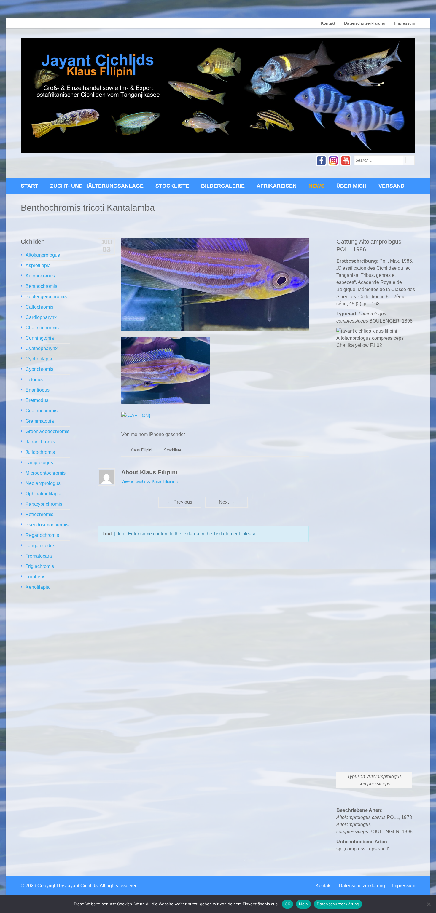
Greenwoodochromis (47, 431)
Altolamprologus (43, 255)
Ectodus (34, 379)
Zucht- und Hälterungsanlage (97, 186)
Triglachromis (40, 566)
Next (227, 502)
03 (106, 249)
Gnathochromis (42, 410)
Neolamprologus (43, 483)
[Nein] (429, 904)
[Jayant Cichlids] (218, 95)
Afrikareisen (277, 186)
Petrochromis (39, 514)
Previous (180, 502)
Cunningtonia (40, 338)
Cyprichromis (39, 369)
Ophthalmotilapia (43, 493)
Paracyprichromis (44, 504)
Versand (391, 186)
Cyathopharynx (42, 348)
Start (29, 186)
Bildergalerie (223, 186)
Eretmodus (37, 400)
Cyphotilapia (39, 358)
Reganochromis (42, 535)
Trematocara (39, 555)
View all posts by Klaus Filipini (150, 481)
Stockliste (172, 186)
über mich (351, 186)
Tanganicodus (40, 545)
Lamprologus (39, 462)
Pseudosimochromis (47, 524)
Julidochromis (40, 452)
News (316, 186)
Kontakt (328, 23)
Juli (106, 242)
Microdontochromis (46, 472)
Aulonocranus (40, 275)
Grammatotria (40, 421)
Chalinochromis (42, 327)
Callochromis (39, 306)
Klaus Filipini (141, 450)
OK (287, 903)
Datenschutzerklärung (364, 23)
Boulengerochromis (46, 296)
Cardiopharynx (41, 317)
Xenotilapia (38, 587)
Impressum (404, 23)
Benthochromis (41, 286)
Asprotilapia (38, 265)
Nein (303, 903)
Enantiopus (38, 389)
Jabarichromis (40, 441)
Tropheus (35, 576)
